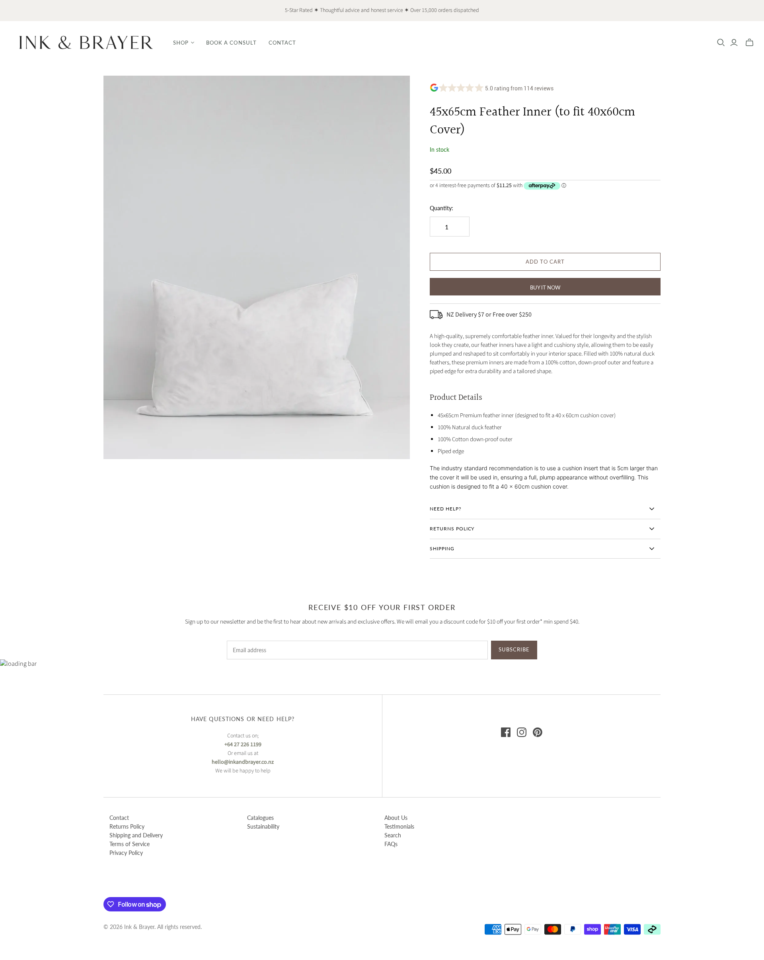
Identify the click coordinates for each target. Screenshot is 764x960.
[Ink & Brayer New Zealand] (85, 42)
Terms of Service (129, 844)
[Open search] (721, 43)
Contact (282, 42)
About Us (395, 817)
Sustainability (263, 826)
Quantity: (441, 208)
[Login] (734, 42)
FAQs (391, 844)
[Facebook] (506, 732)
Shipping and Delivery (136, 835)
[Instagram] (521, 732)
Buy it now (545, 287)
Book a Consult (231, 42)
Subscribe (514, 649)
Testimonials (399, 826)
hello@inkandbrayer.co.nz (243, 762)
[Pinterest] (537, 732)
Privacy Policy (126, 852)
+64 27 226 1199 (242, 745)
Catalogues (260, 817)
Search (392, 835)
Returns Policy (126, 826)
